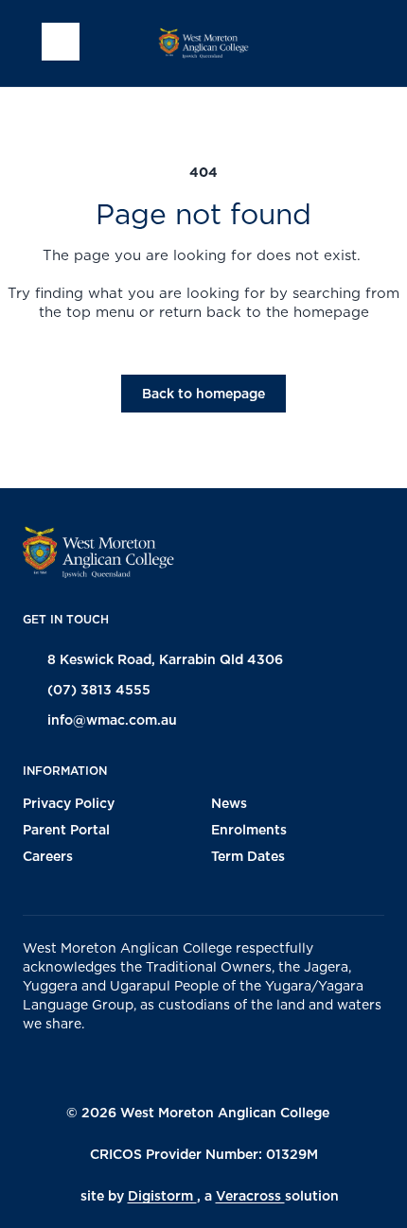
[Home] (203, 43)
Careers (48, 856)
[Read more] (162, 1066)
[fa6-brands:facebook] (162, 1066)
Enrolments (249, 829)
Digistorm (162, 1195)
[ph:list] (61, 42)
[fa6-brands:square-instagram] (209, 1066)
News (229, 803)
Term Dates (248, 856)
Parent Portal (66, 829)
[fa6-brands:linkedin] (256, 1066)
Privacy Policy (69, 803)
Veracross (250, 1195)
